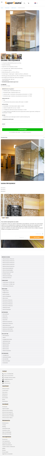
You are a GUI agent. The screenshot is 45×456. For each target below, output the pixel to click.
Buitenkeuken (5, 401)
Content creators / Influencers (8, 446)
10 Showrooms (7, 383)
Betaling (4, 426)
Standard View (4, 137)
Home (2, 7)
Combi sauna (5, 390)
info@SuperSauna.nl (8, 379)
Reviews (4, 450)
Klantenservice (5, 423)
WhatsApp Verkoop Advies (9, 377)
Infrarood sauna (5, 388)
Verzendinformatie (6, 428)
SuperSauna (6, 381)
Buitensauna (5, 394)
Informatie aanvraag (6, 434)
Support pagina (5, 408)
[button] (8, 56)
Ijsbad (3, 399)
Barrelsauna (4, 395)
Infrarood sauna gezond (7, 412)
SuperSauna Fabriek (6, 443)
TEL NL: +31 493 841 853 (8, 373)
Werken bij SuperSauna (7, 444)
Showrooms (4, 439)
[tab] (22, 137)
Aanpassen (21, 237)
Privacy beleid (5, 452)
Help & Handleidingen (6, 432)
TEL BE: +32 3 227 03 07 (8, 375)
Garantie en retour (6, 430)
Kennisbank (4, 406)
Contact (4, 424)
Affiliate (3, 448)
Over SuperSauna (6, 441)
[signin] (26, 3)
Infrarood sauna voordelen (8, 415)
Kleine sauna (13, 7)
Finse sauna (7, 7)
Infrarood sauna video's (7, 417)
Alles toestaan (37, 237)
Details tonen (38, 233)
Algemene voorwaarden (7, 453)
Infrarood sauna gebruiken (8, 414)
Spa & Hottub (5, 397)
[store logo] (13, 3)
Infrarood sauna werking (7, 410)
